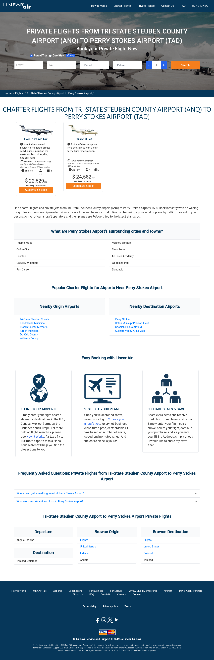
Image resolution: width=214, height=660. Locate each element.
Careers (121, 594)
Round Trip (40, 55)
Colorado (149, 553)
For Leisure (116, 590)
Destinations (75, 590)
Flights (84, 540)
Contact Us (167, 5)
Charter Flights (122, 5)
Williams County (29, 338)
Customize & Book (36, 189)
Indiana (84, 553)
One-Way (58, 55)
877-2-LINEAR (200, 5)
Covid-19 (106, 594)
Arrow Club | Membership (143, 590)
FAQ (183, 5)
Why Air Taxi (39, 590)
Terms (128, 606)
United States (88, 546)
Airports (57, 590)
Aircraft (168, 590)
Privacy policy (110, 606)
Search (185, 65)
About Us (78, 594)
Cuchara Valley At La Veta (130, 330)
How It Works (99, 5)
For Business (96, 590)
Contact (137, 594)
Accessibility (89, 606)
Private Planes (146, 5)
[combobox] (16, 65)
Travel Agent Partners (190, 590)
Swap (72, 55)
